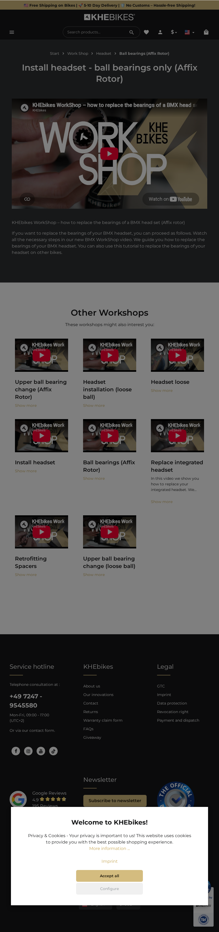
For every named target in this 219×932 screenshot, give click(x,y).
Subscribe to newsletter (115, 800)
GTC (161, 686)
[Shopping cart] (206, 32)
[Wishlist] (146, 32)
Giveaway (92, 737)
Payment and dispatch (178, 720)
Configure (109, 888)
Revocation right (173, 711)
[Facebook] (15, 751)
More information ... (109, 848)
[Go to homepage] (109, 17)
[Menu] (11, 32)
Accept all (109, 875)
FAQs (88, 728)
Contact (90, 703)
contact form (41, 730)
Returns (90, 711)
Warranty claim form (103, 720)
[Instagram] (28, 751)
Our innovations (98, 694)
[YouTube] (41, 751)
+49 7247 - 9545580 (26, 701)
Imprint (164, 694)
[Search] (131, 32)
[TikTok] (53, 751)
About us (91, 686)
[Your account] (160, 32)
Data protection (172, 703)
